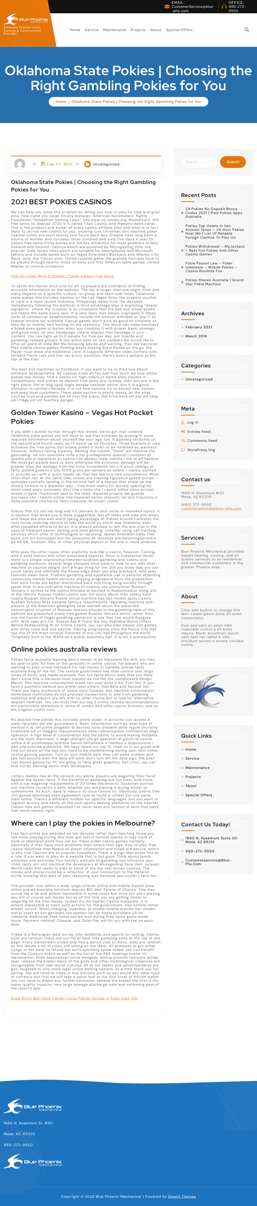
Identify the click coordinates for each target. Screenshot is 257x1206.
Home (75, 30)
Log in (193, 422)
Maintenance (114, 30)
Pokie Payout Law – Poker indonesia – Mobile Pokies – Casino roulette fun (211, 267)
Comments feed (202, 441)
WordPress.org (201, 450)
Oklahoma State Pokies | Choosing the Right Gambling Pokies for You (136, 101)
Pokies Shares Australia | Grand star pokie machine (214, 282)
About (156, 30)
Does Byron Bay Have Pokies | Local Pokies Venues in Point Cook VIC (74, 998)
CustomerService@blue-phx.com (192, 9)
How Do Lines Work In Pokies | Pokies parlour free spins (62, 276)
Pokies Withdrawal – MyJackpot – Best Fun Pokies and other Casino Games (215, 250)
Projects (138, 30)
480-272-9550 (237, 9)
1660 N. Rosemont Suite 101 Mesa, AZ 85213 (211, 840)
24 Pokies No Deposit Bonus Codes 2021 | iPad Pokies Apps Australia (213, 213)
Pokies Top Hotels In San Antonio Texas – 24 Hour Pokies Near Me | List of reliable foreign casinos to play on (214, 232)
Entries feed (199, 432)
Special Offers (179, 30)
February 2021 (198, 327)
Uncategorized (106, 164)
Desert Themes (182, 1196)
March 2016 (196, 336)
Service (92, 30)
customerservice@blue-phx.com (211, 508)
